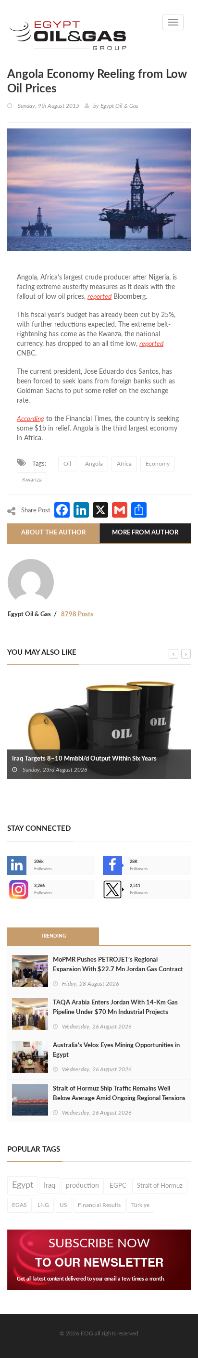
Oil (67, 464)
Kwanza (32, 479)
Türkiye (140, 1205)
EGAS (19, 1205)
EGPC (118, 1186)
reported (99, 296)
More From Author (145, 533)
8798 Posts (77, 614)
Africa (124, 464)
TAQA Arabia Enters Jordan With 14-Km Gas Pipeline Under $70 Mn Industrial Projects (115, 1007)
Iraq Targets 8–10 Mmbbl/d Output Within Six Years (84, 759)
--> (8, 889)
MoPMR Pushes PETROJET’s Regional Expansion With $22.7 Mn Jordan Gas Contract (118, 965)
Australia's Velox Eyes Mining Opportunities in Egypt (116, 1050)
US (63, 1205)
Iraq (49, 1185)
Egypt (22, 1185)
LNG (43, 1205)
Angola (94, 464)
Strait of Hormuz (160, 1186)
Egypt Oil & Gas (119, 106)
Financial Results (99, 1205)
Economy (158, 464)
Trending (53, 936)
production (82, 1185)
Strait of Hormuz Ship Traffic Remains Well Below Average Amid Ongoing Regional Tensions (119, 1094)
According (30, 419)
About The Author (53, 533)
